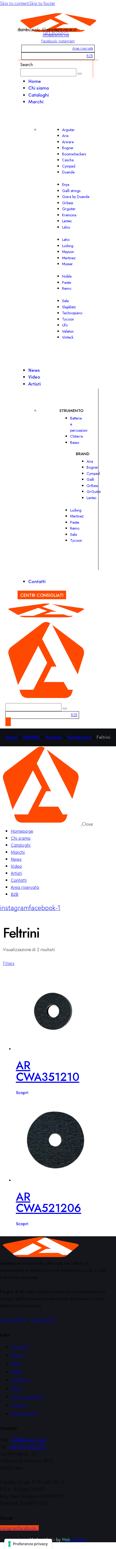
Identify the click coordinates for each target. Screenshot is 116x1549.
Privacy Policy (13, 1319)
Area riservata (82, 48)
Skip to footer (42, 3)
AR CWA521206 (48, 1203)
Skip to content (14, 3)
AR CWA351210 (47, 1071)
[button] (9, 963)
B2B (90, 56)
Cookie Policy (43, 1319)
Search (26, 64)
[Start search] (79, 73)
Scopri (22, 1092)
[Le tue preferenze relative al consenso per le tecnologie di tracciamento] (28, 1544)
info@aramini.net (56, 35)
